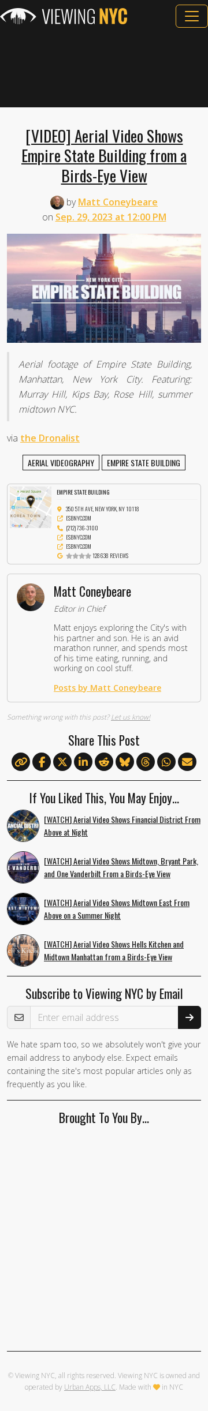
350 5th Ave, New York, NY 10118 (102, 508)
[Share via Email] (187, 762)
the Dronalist (50, 438)
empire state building (143, 462)
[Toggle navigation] (192, 16)
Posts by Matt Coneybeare (107, 687)
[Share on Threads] (145, 762)
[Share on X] (62, 762)
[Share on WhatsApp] (166, 762)
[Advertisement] (104, 67)
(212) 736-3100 (82, 527)
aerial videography (61, 462)
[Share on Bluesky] (125, 762)
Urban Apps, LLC (90, 1387)
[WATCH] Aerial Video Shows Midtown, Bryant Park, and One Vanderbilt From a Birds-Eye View (121, 867)
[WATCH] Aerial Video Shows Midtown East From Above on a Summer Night (117, 909)
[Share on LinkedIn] (83, 762)
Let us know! (130, 717)
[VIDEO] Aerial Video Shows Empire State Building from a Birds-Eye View (104, 155)
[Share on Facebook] (41, 762)
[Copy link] (21, 762)
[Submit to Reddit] (104, 762)
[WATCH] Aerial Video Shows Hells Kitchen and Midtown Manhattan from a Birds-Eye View (114, 950)
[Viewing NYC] (63, 16)
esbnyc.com (78, 518)
